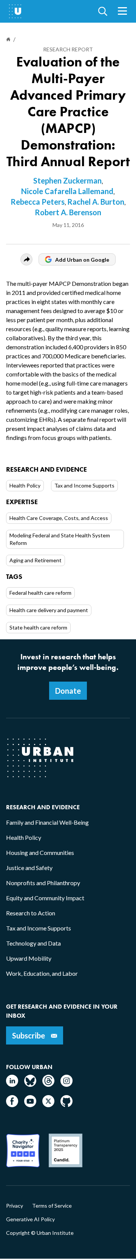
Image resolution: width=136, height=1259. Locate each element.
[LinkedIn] (12, 1084)
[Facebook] (12, 1104)
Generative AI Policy (30, 1219)
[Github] (66, 1104)
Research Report (68, 49)
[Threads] (48, 1084)
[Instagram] (66, 1084)
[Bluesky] (30, 1084)
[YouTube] (30, 1104)
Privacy (14, 1206)
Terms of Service (52, 1206)
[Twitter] (48, 1104)
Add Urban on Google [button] (82, 259)
